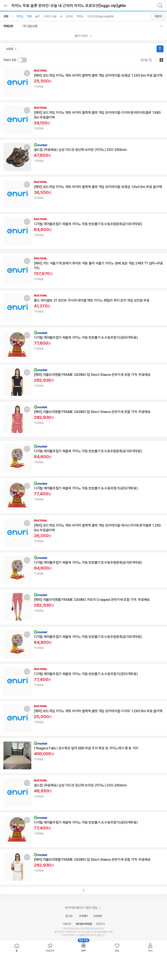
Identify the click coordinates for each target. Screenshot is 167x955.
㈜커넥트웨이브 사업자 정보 (81, 907)
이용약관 (67, 923)
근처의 (69, 16)
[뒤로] (6, 5)
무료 (29, 16)
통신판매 (58, 931)
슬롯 (37, 16)
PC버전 (98, 916)
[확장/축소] (163, 26)
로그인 (68, 916)
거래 (67, 931)
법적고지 (100, 923)
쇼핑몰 (9, 49)
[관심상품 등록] (27, 73)
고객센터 (83, 916)
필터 (160, 48)
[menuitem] (16, 948)
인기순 (144, 60)
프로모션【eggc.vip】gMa (100, 16)
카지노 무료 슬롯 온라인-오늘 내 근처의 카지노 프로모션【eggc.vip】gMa (68, 5)
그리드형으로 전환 (161, 60)
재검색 (158, 16)
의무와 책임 (67, 935)
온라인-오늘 (49, 16)
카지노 (19, 16)
